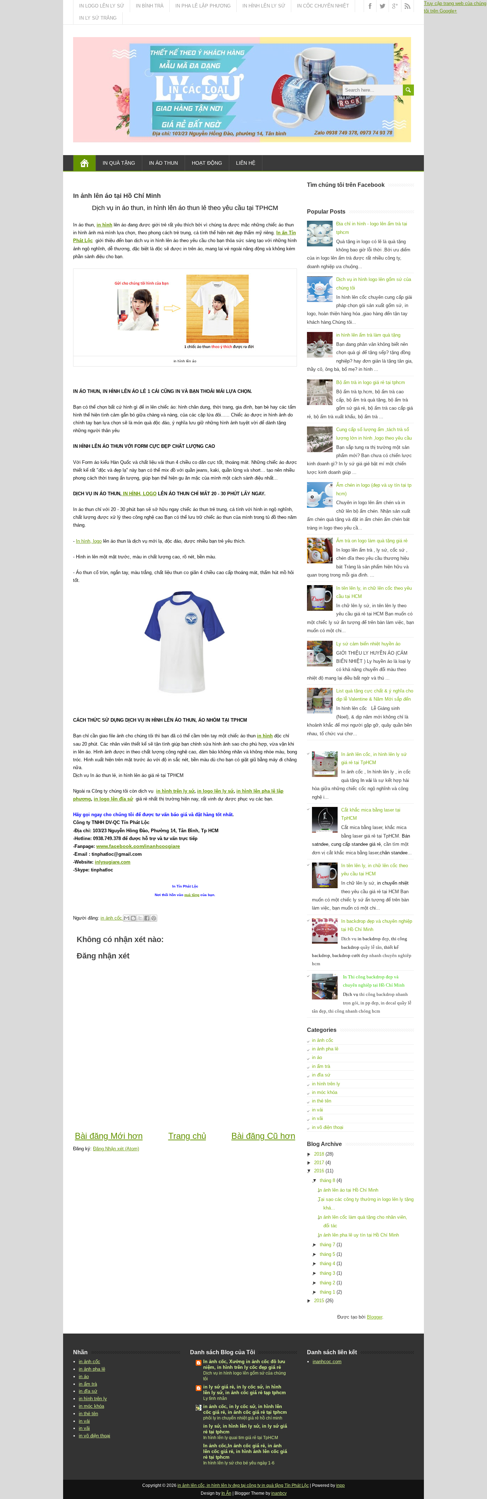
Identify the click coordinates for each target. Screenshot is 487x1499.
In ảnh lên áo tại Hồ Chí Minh (348, 1190)
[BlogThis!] (133, 918)
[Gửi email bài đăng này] (126, 918)
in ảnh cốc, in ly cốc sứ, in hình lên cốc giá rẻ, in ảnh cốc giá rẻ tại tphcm (245, 1409)
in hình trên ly (326, 1083)
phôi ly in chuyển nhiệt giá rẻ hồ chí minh (242, 1418)
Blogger (374, 1317)
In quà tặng (119, 163)
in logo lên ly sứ (215, 791)
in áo (317, 1057)
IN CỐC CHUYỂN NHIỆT (323, 6)
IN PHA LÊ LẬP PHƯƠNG (203, 6)
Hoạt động (207, 163)
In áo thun (163, 163)
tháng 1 (327, 1292)
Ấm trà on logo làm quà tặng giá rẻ (371, 540)
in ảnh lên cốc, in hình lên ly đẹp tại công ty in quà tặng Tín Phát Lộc (243, 1485)
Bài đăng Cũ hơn (263, 1136)
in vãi (317, 1118)
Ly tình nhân (215, 1398)
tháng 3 (327, 1273)
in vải (317, 1109)
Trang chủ (187, 1136)
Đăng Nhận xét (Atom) (116, 1148)
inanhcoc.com (327, 1361)
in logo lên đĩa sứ (113, 799)
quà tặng (191, 895)
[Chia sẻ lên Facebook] (146, 918)
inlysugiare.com (112, 862)
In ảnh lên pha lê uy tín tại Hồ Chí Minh (358, 1235)
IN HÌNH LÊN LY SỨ (263, 6)
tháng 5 (327, 1254)
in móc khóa (324, 1092)
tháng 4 (327, 1263)
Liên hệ (245, 163)
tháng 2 (327, 1282)
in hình (104, 224)
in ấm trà (321, 1066)
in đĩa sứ (321, 1075)
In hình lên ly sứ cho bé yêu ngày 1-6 (239, 1462)
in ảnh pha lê (325, 1049)
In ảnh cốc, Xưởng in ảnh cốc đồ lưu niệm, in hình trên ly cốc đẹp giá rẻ (244, 1364)
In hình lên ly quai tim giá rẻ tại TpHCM (240, 1437)
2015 (319, 1300)
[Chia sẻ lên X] (140, 918)
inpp (340, 1485)
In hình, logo (89, 541)
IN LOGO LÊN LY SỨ (101, 6)
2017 (319, 1162)
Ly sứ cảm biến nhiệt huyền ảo (368, 643)
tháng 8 (327, 1180)
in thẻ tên (321, 1101)
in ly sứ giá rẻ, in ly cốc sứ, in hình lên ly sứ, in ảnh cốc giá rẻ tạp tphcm (244, 1389)
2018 (319, 1154)
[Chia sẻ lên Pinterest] (153, 918)
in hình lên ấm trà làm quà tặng (368, 335)
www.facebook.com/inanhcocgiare (138, 846)
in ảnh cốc (322, 1040)
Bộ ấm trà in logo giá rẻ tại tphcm (370, 382)
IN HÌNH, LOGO (139, 493)
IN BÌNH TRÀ (150, 6)
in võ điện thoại (327, 1127)
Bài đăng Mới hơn (109, 1136)
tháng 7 (327, 1244)
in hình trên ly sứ (175, 791)
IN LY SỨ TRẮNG (98, 18)
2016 (319, 1170)
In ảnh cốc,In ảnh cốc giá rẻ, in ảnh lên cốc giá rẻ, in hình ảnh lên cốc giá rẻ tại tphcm (245, 1451)
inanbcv (279, 1493)
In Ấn (226, 1493)
